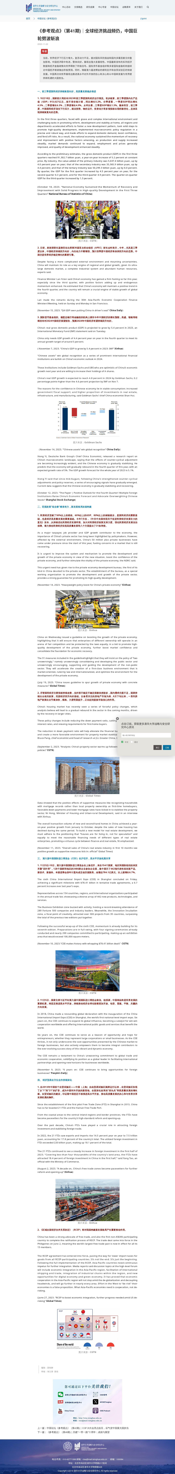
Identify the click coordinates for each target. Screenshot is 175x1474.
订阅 (167, 747)
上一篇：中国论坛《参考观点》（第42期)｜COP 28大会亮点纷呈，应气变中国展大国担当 (83, 1428)
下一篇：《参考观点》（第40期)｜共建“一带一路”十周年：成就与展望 (74, 1432)
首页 (28, 18)
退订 (157, 747)
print (144, 18)
